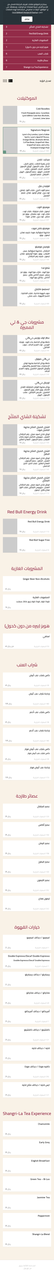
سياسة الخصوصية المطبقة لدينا (25, 12)
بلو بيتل (26, 1268)
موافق (27, 19)
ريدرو (21, 1265)
